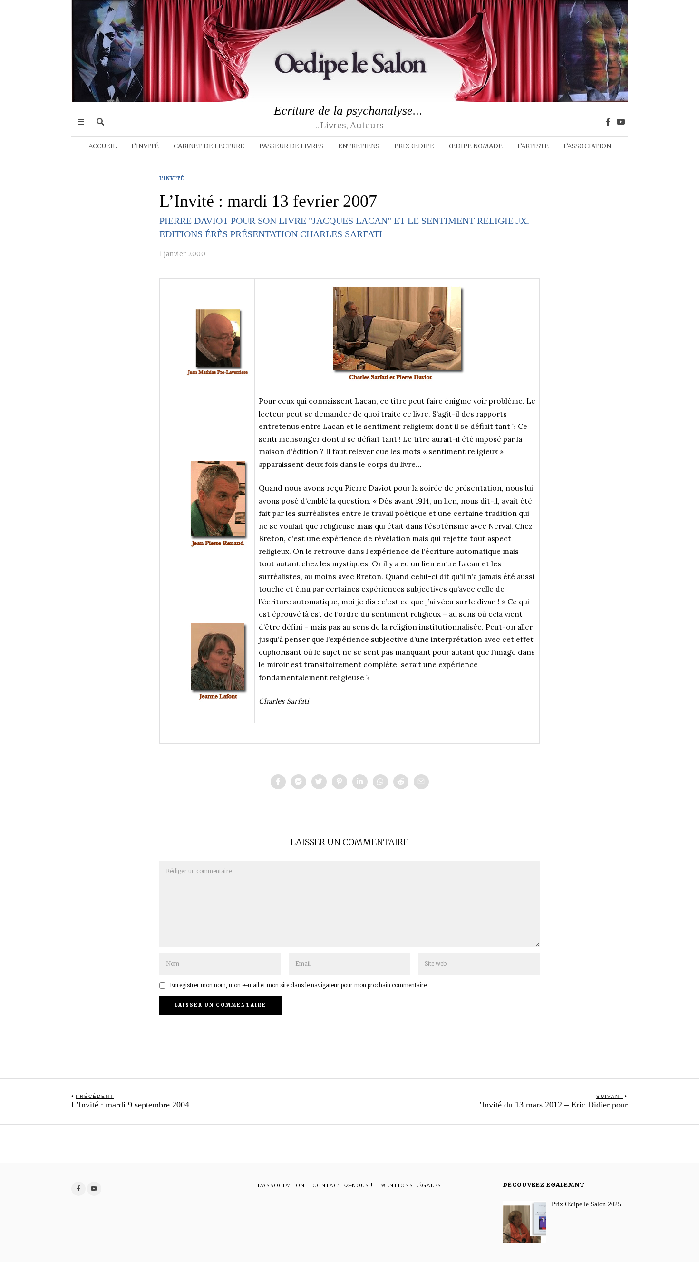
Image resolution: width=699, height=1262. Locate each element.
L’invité (145, 146)
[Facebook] (608, 121)
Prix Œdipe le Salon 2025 (586, 1204)
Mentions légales (410, 1185)
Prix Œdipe (414, 146)
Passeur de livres (291, 146)
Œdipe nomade (476, 146)
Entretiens (358, 146)
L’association (587, 146)
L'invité (171, 178)
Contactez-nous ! (342, 1185)
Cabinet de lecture (209, 146)
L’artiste (533, 146)
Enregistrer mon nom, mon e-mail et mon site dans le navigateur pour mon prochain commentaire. (299, 985)
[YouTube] (621, 121)
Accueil (102, 146)
